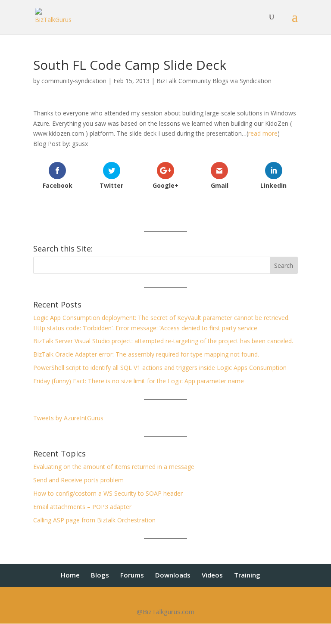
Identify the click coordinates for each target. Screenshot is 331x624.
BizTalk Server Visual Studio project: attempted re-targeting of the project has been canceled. (163, 341)
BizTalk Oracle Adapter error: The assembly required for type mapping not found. (146, 354)
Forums (132, 575)
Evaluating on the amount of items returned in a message (113, 467)
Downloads (172, 575)
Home (70, 575)
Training (247, 575)
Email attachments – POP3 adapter (82, 507)
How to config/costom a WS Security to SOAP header (108, 493)
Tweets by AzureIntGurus (68, 418)
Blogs (100, 575)
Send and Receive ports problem (78, 480)
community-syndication (73, 81)
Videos (212, 575)
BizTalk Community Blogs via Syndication (214, 81)
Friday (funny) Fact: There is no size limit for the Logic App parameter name (138, 381)
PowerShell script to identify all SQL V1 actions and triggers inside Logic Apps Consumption (160, 367)
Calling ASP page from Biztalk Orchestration (94, 520)
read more (263, 133)
